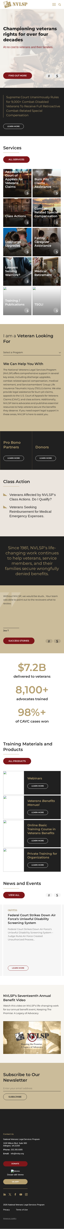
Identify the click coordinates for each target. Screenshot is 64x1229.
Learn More (37, 786)
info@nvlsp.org (17, 1153)
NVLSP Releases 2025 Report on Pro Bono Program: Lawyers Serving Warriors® (34, 919)
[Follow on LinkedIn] (4, 1194)
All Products (17, 761)
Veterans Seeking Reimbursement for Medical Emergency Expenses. (30, 511)
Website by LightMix (9, 1218)
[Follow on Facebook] (15, 1194)
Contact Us (8, 1134)
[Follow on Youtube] (21, 1194)
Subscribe (15, 1096)
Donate (15, 1163)
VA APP (15, 1182)
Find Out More (18, 75)
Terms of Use (22, 1210)
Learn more (13, 126)
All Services (16, 159)
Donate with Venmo (15, 1175)
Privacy (6, 1210)
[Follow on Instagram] (26, 1194)
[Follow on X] (10, 1194)
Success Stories (19, 640)
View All (14, 895)
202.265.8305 (17, 1150)
